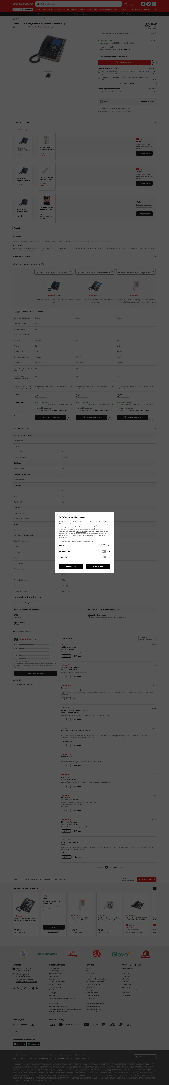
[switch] (104, 551)
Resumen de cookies (87, 541)
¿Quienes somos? (76, 541)
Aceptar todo (98, 566)
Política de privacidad (64, 541)
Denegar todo (71, 566)
